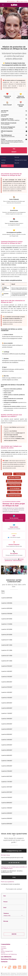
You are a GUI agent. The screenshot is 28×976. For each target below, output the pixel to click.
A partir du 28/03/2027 (6, 702)
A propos (3, 948)
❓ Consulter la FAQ (19, 474)
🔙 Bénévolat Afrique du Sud (14, 481)
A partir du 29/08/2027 (6, 818)
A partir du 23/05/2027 (6, 745)
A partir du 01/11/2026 (6, 639)
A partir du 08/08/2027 (6, 802)
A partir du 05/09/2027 (6, 823)
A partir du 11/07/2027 (6, 781)
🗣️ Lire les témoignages (14, 488)
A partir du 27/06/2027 (6, 771)
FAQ (14, 148)
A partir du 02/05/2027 (6, 729)
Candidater (4, 165)
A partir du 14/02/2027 (6, 671)
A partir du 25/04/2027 (6, 723)
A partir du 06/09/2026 (6, 597)
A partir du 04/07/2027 (6, 776)
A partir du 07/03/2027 (6, 687)
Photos (3, 163)
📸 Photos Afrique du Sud (14, 484)
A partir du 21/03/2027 (6, 697)
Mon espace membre (22, 1)
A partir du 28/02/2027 (6, 681)
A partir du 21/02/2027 (6, 676)
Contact (3, 946)
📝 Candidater (7, 474)
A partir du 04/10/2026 (6, 618)
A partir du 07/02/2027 (6, 666)
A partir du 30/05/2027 (6, 750)
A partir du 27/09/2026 (6, 613)
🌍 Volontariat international (14, 495)
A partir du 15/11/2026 (6, 650)
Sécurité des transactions (21, 974)
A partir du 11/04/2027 (6, 713)
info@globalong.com (14, 850)
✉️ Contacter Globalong (14, 477)
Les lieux (3, 160)
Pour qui (17, 157)
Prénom (5, 901)
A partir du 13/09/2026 (6, 603)
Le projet (3, 157)
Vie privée (19, 973)
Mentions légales (10, 974)
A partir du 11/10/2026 (6, 624)
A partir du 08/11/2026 (6, 645)
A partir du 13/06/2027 (6, 760)
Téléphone (6, 913)
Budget (14, 152)
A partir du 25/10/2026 (6, 634)
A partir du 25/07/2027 (6, 792)
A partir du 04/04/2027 (6, 708)
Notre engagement (7, 951)
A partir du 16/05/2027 (6, 739)
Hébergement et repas (21, 160)
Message (5, 921)
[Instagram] (24, 967)
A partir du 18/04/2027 (6, 718)
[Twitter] (5, 967)
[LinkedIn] (19, 967)
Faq (2, 949)
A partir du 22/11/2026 (6, 655)
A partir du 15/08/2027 (6, 808)
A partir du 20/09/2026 (6, 608)
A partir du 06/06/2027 (6, 755)
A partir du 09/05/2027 (6, 734)
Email (4, 907)
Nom (4, 895)
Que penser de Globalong (9, 954)
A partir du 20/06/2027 (6, 766)
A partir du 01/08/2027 (6, 797)
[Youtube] (14, 967)
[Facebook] (2, 967)
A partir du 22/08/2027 (6, 813)
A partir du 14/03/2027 (6, 692)
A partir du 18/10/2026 (6, 629)
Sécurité (17, 163)
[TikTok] (9, 967)
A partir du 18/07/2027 (6, 787)
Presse (3, 952)
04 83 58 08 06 (11, 1)
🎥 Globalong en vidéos (14, 492)
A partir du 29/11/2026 (6, 660)
